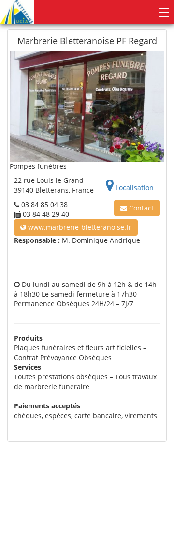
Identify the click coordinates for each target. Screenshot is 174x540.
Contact (140, 207)
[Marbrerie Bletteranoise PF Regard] (87, 106)
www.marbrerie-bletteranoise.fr (78, 227)
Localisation (134, 187)
